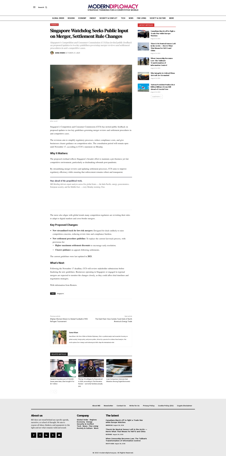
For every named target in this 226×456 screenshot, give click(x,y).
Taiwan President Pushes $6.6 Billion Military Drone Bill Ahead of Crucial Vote (163, 86)
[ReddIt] (74, 58)
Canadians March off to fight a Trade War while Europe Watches (163, 33)
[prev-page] (51, 391)
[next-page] (55, 391)
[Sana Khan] (52, 53)
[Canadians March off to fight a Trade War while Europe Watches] (143, 34)
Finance (54, 24)
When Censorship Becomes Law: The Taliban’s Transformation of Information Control (162, 61)
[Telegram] (79, 58)
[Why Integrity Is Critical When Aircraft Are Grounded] (143, 76)
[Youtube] (59, 435)
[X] (58, 58)
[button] (43, 7)
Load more (156, 97)
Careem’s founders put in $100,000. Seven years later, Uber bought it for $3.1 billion (62, 381)
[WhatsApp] (63, 58)
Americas (109, 425)
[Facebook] (52, 58)
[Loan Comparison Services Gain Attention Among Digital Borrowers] (119, 368)
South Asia (110, 443)
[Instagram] (40, 435)
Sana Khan (60, 53)
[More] (85, 58)
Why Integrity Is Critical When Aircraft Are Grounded (163, 74)
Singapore (60, 293)
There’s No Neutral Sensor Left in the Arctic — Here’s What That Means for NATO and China (163, 47)
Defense (109, 434)
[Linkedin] (68, 58)
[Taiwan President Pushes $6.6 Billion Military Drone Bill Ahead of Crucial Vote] (143, 88)
